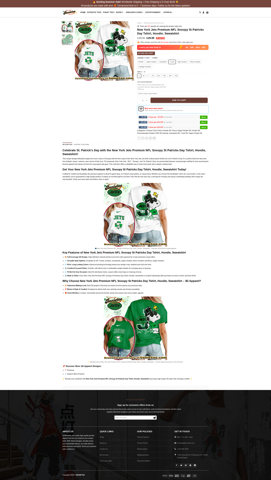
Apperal (167, 12)
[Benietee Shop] (69, 12)
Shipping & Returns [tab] (81, 144)
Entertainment (152, 12)
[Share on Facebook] (139, 138)
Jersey (119, 12)
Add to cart (179, 100)
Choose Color (151, 130)
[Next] (130, 51)
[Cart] (207, 12)
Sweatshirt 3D (174, 133)
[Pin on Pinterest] (150, 138)
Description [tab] (67, 144)
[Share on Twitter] (143, 138)
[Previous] (78, 51)
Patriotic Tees (94, 12)
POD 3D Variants (161, 133)
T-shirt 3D (184, 133)
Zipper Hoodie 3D (195, 133)
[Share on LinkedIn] (154, 138)
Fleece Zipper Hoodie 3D (181, 130)
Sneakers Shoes (134, 12)
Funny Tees (108, 12)
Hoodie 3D (196, 130)
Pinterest (70, 370)
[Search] (200, 12)
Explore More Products (75, 374)
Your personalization (144, 82)
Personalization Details (154, 23)
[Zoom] (77, 78)
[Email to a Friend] (146, 138)
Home (83, 12)
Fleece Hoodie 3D (164, 130)
